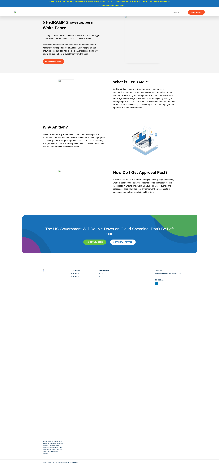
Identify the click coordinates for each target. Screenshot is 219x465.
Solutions (176, 12)
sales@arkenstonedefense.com (168, 273)
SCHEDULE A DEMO (94, 242)
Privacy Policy (73, 462)
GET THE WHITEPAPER (123, 242)
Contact (101, 277)
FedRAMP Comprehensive (79, 274)
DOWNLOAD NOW (53, 61)
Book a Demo (196, 12)
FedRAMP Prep (76, 277)
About (101, 274)
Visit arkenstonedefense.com (111, 6)
